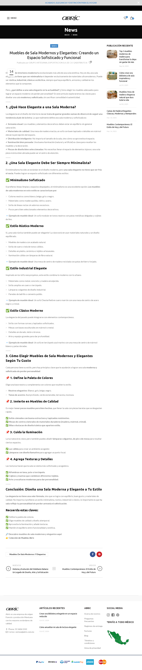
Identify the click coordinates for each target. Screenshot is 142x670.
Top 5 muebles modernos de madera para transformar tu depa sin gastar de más (127, 56)
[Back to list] (54, 569)
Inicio (67, 35)
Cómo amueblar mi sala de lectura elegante (57, 627)
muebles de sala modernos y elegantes (27, 554)
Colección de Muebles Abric (21, 538)
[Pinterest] (99, 554)
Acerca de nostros (92, 614)
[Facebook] (92, 554)
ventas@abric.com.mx (24, 632)
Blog (86, 635)
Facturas (88, 631)
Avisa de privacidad (92, 648)
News (75, 35)
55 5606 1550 (21, 629)
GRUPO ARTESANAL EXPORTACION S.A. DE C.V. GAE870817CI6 (58, 62)
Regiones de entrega (93, 626)
